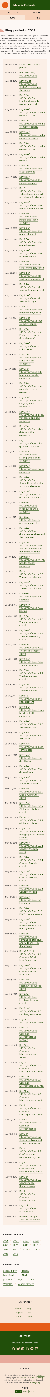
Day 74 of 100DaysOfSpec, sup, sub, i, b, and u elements (30, 402)
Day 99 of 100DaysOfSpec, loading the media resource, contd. (29, 99)
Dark (31, 1391)
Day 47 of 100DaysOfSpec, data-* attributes (31, 746)
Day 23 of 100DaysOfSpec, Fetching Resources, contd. (30, 998)
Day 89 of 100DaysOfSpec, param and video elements (28, 218)
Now (29, 1316)
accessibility (10, 1270)
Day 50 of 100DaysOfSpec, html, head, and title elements (31, 711)
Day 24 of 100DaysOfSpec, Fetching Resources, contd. (30, 984)
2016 (15, 1249)
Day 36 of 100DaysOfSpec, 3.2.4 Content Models (31, 888)
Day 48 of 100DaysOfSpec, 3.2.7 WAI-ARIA (31, 735)
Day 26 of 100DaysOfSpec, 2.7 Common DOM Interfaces (30, 970)
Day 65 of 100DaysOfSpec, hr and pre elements (29, 519)
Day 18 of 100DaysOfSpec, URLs (31, 1021)
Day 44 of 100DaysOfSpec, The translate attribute (30, 780)
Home (18, 1308)
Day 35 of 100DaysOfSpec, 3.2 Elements (30, 899)
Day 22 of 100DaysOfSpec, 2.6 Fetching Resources (30, 1011)
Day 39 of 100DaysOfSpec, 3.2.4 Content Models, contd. (31, 847)
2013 (5, 1253)
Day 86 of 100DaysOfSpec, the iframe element (30, 253)
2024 (16, 1240)
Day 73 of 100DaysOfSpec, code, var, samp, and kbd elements (31, 416)
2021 (5, 1244)
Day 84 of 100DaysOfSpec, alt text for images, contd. (31, 275)
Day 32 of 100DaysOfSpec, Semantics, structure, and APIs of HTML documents (31, 939)
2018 (35, 1244)
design (25, 1270)
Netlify (26, 1275)
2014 (35, 1249)
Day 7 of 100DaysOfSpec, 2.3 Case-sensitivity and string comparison (30, 1138)
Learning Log (10, 1275)
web (33, 1279)
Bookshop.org (37, 1377)
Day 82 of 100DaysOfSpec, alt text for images (30, 298)
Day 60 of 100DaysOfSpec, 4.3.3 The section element (31, 585)
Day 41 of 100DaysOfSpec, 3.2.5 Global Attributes (31, 820)
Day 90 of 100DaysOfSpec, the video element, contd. (31, 205)
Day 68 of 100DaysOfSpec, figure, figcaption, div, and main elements (31, 481)
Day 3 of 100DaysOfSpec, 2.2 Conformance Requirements (30, 1181)
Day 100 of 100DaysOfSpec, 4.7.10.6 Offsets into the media (30, 85)
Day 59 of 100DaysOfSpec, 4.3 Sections (30, 596)
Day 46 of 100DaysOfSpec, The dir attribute (30, 757)
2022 (36, 1240)
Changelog (35, 1382)
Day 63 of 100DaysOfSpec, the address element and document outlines (30, 547)
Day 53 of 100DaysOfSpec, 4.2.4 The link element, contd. (31, 674)
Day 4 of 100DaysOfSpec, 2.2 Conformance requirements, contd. (31, 1167)
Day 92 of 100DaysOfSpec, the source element (30, 179)
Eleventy (40, 1375)
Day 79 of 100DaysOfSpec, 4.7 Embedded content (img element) (30, 333)
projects (21, 1279)
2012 (15, 1253)
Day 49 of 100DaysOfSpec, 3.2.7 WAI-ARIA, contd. (31, 724)
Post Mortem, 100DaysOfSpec (28, 74)
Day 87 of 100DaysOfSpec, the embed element (30, 242)
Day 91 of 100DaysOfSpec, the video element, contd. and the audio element (31, 192)
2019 (25, 1244)
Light (25, 1391)
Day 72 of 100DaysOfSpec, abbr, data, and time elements (31, 430)
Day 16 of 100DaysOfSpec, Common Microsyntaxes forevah (28, 1051)
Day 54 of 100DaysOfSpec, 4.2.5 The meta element (31, 661)
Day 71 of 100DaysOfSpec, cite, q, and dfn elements (31, 443)
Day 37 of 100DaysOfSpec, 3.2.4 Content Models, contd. (31, 876)
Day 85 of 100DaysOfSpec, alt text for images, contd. (31, 264)
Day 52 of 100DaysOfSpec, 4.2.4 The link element (31, 687)
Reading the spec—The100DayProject (29, 1218)
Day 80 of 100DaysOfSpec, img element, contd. (30, 320)
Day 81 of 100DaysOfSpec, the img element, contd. (30, 309)
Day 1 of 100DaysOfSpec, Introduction (28, 1208)
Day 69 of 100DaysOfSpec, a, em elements (31, 468)
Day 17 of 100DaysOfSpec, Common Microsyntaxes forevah (28, 1033)
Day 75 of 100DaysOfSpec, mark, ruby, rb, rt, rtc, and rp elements (31, 387)
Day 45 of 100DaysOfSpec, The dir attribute (30, 769)
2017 (5, 1249)
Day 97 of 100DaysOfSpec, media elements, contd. (32, 123)
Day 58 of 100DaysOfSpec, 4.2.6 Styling (31, 607)
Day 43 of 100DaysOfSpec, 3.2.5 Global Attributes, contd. (31, 793)
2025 (5, 1240)
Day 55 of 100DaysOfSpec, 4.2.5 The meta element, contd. (31, 649)
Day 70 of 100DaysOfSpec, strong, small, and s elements (30, 456)
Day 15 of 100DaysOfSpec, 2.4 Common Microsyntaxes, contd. (31, 1067)
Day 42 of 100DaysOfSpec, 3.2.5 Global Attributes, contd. (31, 807)
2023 (26, 1240)
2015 (25, 1249)
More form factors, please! (30, 66)
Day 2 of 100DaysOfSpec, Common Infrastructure (28, 1195)
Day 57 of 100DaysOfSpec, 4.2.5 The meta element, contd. (31, 620)
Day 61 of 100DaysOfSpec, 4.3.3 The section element (31, 574)
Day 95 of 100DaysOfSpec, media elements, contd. (32, 146)
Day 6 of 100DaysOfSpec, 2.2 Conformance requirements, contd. (31, 1153)
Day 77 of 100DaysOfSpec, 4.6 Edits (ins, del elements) (30, 359)
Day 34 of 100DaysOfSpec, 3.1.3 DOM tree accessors (30, 911)
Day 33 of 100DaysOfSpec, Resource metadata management (30, 924)
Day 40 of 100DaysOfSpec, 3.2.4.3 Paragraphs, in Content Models (32, 833)
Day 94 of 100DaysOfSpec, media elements (32, 157)
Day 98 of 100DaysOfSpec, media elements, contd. (32, 112)
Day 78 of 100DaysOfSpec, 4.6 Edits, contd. (30, 346)
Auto (18, 1391)
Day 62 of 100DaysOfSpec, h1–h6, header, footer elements (32, 561)
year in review (26, 1283)
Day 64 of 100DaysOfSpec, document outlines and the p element (32, 533)
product (7, 1279)
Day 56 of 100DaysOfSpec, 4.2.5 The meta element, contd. (31, 635)
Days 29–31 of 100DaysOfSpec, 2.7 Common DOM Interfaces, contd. (30, 955)
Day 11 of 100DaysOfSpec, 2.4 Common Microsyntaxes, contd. (31, 1081)
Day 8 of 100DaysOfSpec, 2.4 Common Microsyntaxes (30, 1124)
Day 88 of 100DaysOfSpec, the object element (30, 230)
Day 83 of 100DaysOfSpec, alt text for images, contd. (31, 287)
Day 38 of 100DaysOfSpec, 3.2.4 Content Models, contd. (31, 861)
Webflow (8, 1283)
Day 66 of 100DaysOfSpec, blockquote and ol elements (29, 507)
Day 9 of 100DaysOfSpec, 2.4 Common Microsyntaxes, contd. (31, 1110)
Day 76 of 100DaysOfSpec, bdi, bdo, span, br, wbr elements (30, 373)
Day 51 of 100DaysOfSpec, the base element (30, 698)
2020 (15, 1244)
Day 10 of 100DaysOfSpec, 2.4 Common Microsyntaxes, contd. (31, 1095)
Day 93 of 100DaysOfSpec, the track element (30, 168)
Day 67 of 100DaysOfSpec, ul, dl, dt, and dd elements (31, 494)
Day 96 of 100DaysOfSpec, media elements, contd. (32, 134)
